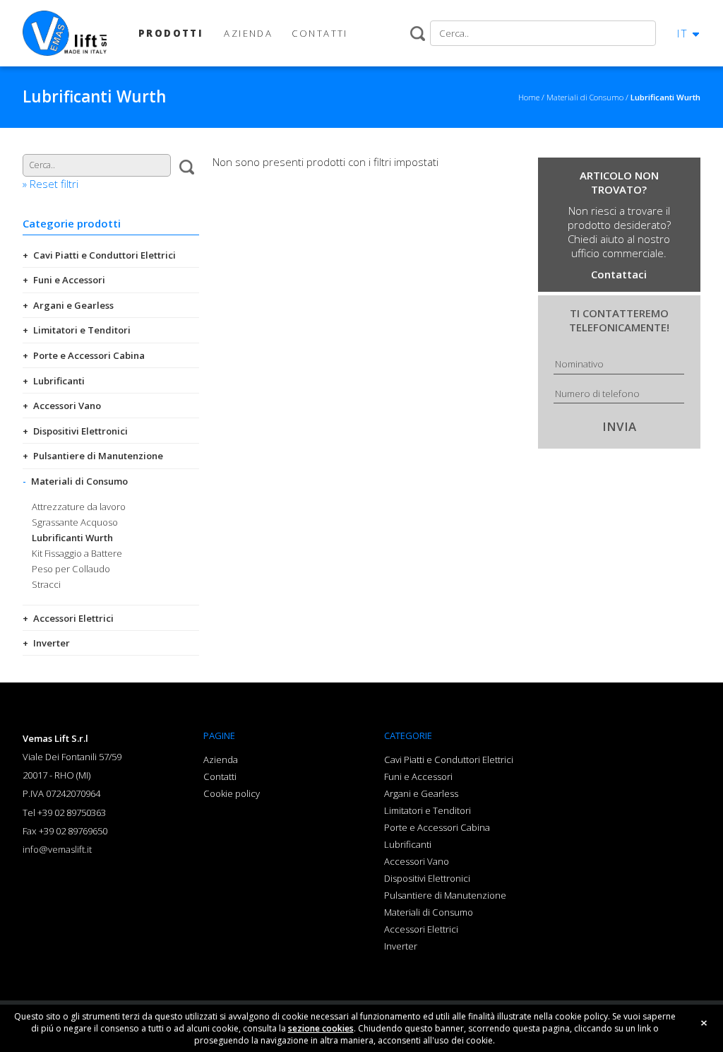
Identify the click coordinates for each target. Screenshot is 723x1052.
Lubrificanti (59, 380)
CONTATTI (319, 33)
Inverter (51, 643)
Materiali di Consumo (79, 481)
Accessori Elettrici (73, 618)
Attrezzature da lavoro (79, 506)
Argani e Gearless (73, 305)
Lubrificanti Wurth (72, 537)
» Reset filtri (50, 184)
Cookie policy (231, 793)
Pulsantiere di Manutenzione (98, 455)
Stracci (46, 584)
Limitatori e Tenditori (82, 330)
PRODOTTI (170, 33)
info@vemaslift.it (57, 849)
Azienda (220, 759)
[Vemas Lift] (65, 33)
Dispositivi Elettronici (80, 431)
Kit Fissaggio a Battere (77, 553)
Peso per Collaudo (71, 568)
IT (682, 33)
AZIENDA (248, 33)
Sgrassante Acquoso (75, 522)
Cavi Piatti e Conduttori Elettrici (104, 255)
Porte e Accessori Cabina (89, 355)
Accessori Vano (67, 405)
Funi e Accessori (69, 279)
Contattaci (619, 274)
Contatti (220, 776)
